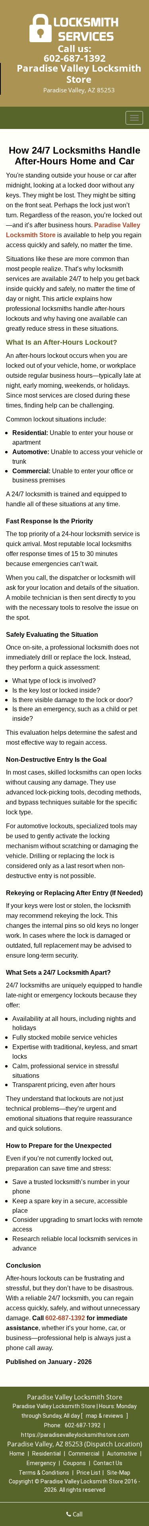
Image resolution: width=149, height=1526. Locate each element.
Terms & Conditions (44, 1472)
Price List (89, 1472)
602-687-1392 (75, 57)
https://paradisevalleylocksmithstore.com (75, 1435)
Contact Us (107, 1463)
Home (17, 1453)
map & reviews (105, 1416)
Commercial (83, 1453)
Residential (46, 1453)
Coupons (74, 1463)
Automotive (122, 1453)
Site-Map (118, 1472)
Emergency (41, 1463)
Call (77, 1514)
